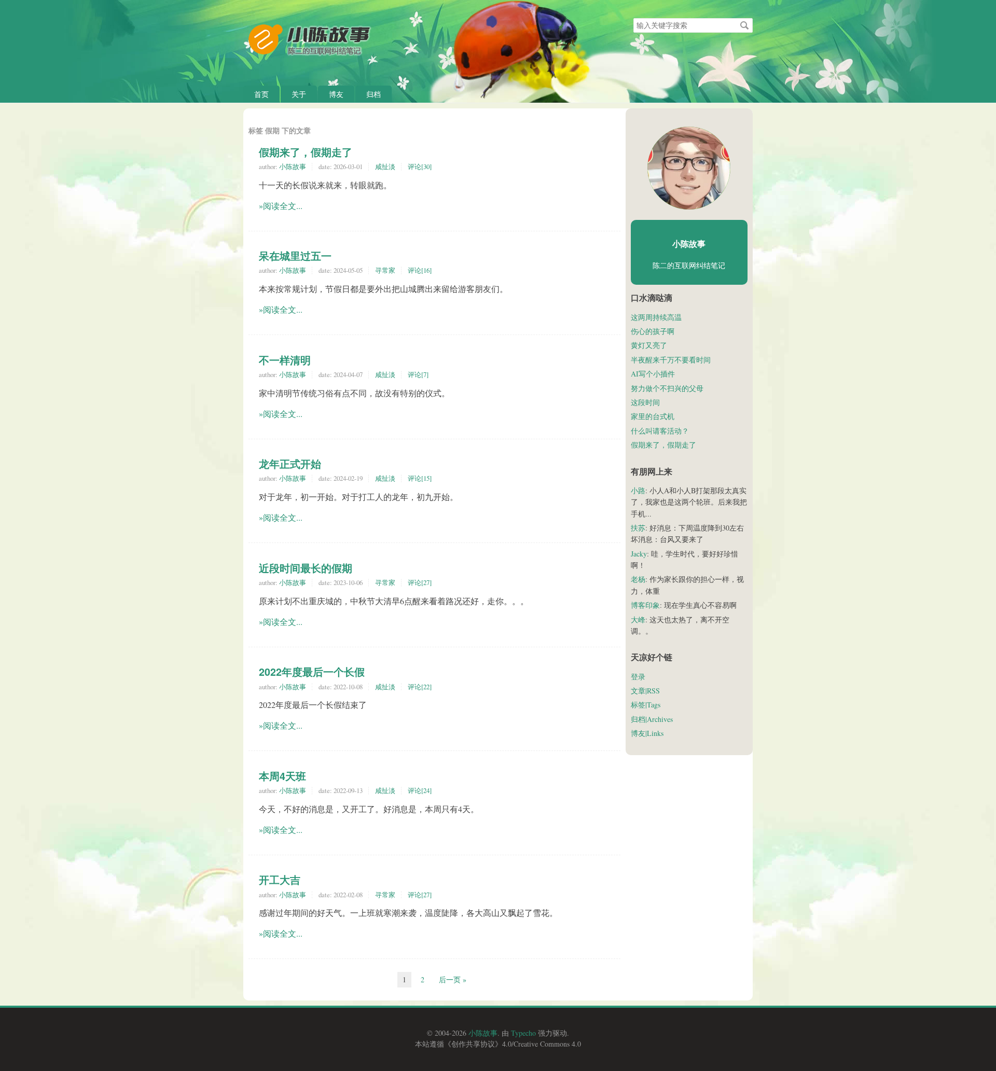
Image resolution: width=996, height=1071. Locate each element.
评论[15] (420, 478)
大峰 (638, 619)
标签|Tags (645, 705)
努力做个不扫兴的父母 (667, 388)
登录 (638, 676)
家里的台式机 (652, 416)
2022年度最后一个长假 (312, 671)
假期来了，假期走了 (305, 152)
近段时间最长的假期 (305, 568)
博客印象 (645, 605)
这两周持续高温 (656, 317)
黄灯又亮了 (649, 345)
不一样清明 (285, 360)
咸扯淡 (385, 166)
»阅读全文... (280, 205)
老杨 (638, 579)
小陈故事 (292, 166)
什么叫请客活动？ (660, 431)
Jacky (639, 554)
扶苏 (638, 528)
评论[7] (418, 374)
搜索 (744, 25)
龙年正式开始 (290, 463)
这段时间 (645, 402)
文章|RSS (645, 691)
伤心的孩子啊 (652, 331)
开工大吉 (279, 879)
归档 (373, 94)
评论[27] (420, 582)
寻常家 (385, 270)
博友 (336, 94)
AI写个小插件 (653, 374)
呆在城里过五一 (295, 255)
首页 (261, 94)
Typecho (523, 1033)
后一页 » (452, 979)
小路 (638, 490)
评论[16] (420, 270)
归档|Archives (652, 719)
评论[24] (420, 790)
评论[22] (420, 686)
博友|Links (647, 733)
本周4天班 (282, 776)
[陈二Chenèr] (688, 168)
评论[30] (420, 166)
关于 (299, 94)
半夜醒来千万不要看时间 (671, 360)
